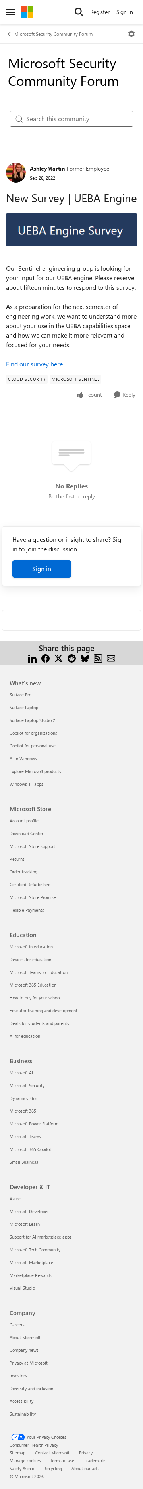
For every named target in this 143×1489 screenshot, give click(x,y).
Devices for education (30, 959)
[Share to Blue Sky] (85, 657)
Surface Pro (20, 695)
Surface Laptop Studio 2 (32, 720)
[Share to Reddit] (72, 657)
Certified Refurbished (30, 884)
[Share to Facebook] (45, 657)
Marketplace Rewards (31, 1275)
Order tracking (23, 872)
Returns (17, 859)
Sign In (124, 12)
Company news (24, 1350)
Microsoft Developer (29, 1211)
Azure (15, 1199)
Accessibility (21, 1401)
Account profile (24, 821)
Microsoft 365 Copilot (30, 1149)
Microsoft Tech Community (35, 1250)
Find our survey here (34, 364)
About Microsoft (25, 1337)
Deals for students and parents (39, 1023)
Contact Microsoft (52, 1453)
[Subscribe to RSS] (98, 657)
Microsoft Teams (25, 1136)
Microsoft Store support (32, 846)
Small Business (24, 1162)
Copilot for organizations (33, 733)
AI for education (25, 1036)
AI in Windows (23, 758)
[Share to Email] (111, 657)
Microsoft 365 (23, 1111)
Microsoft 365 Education (33, 985)
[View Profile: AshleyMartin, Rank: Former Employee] (16, 173)
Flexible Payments (27, 910)
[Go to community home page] (27, 12)
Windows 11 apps (26, 784)
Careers (17, 1325)
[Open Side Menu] (10, 12)
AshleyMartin (47, 168)
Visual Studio (22, 1288)
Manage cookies (25, 1460)
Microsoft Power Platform (34, 1124)
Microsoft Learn (25, 1224)
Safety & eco (22, 1468)
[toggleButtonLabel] (131, 33)
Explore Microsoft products (35, 771)
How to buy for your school (35, 998)
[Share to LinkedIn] (32, 657)
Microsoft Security (27, 1085)
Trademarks (95, 1460)
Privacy (86, 1453)
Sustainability (23, 1414)
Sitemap (17, 1453)
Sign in (41, 569)
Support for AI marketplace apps (41, 1237)
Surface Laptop (24, 707)
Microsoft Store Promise (33, 897)
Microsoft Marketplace (31, 1262)
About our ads (85, 1468)
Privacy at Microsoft (29, 1363)
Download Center (26, 833)
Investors (18, 1376)
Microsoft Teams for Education (39, 972)
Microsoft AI (21, 1073)
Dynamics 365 (23, 1098)
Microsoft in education (31, 947)
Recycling (53, 1468)
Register (100, 12)
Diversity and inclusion (31, 1388)
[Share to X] (58, 657)
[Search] (79, 12)
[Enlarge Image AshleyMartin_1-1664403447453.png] (71, 229)
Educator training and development (43, 1010)
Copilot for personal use (33, 746)
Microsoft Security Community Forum (53, 34)
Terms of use (62, 1460)
